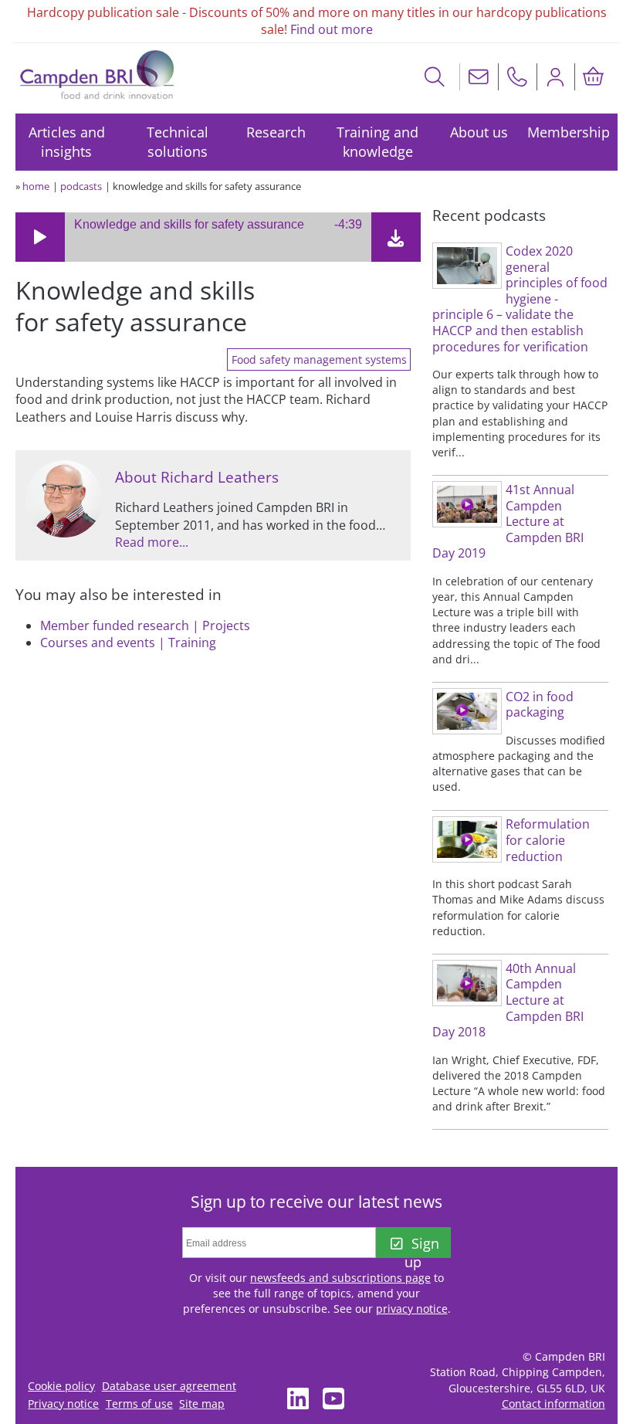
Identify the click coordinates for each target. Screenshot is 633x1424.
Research (276, 132)
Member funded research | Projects (145, 625)
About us (479, 132)
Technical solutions (177, 142)
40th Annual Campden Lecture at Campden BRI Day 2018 (508, 1000)
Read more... (151, 542)
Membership (568, 132)
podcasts (81, 186)
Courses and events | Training (128, 642)
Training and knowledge (377, 142)
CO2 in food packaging (540, 704)
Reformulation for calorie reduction (548, 839)
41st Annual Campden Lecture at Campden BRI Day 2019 (508, 521)
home (35, 186)
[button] (40, 237)
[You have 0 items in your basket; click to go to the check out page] (593, 76)
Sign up (421, 1246)
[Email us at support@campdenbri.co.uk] (478, 76)
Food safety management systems (319, 359)
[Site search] (435, 76)
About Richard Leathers (197, 477)
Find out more (331, 29)
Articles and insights (67, 142)
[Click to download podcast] (396, 240)
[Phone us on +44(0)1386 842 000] (517, 76)
